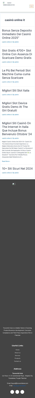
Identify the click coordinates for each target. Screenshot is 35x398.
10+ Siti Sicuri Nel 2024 (17, 168)
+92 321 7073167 (19, 386)
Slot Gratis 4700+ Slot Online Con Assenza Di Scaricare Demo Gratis (17, 54)
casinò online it (7, 42)
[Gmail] (12, 392)
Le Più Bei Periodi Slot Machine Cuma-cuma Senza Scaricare (16, 74)
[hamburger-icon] (31, 6)
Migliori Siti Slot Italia (15, 90)
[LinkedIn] (17, 392)
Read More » (6, 161)
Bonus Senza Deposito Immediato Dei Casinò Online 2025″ (17, 34)
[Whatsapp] (22, 392)
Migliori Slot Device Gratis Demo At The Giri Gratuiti (15, 106)
